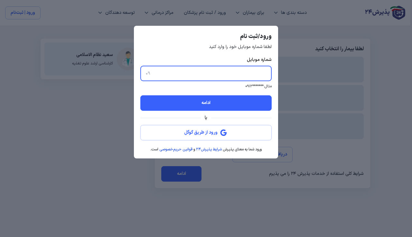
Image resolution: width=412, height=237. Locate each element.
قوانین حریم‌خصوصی (175, 149)
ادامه (206, 103)
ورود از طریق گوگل (201, 132)
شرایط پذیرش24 (209, 149)
